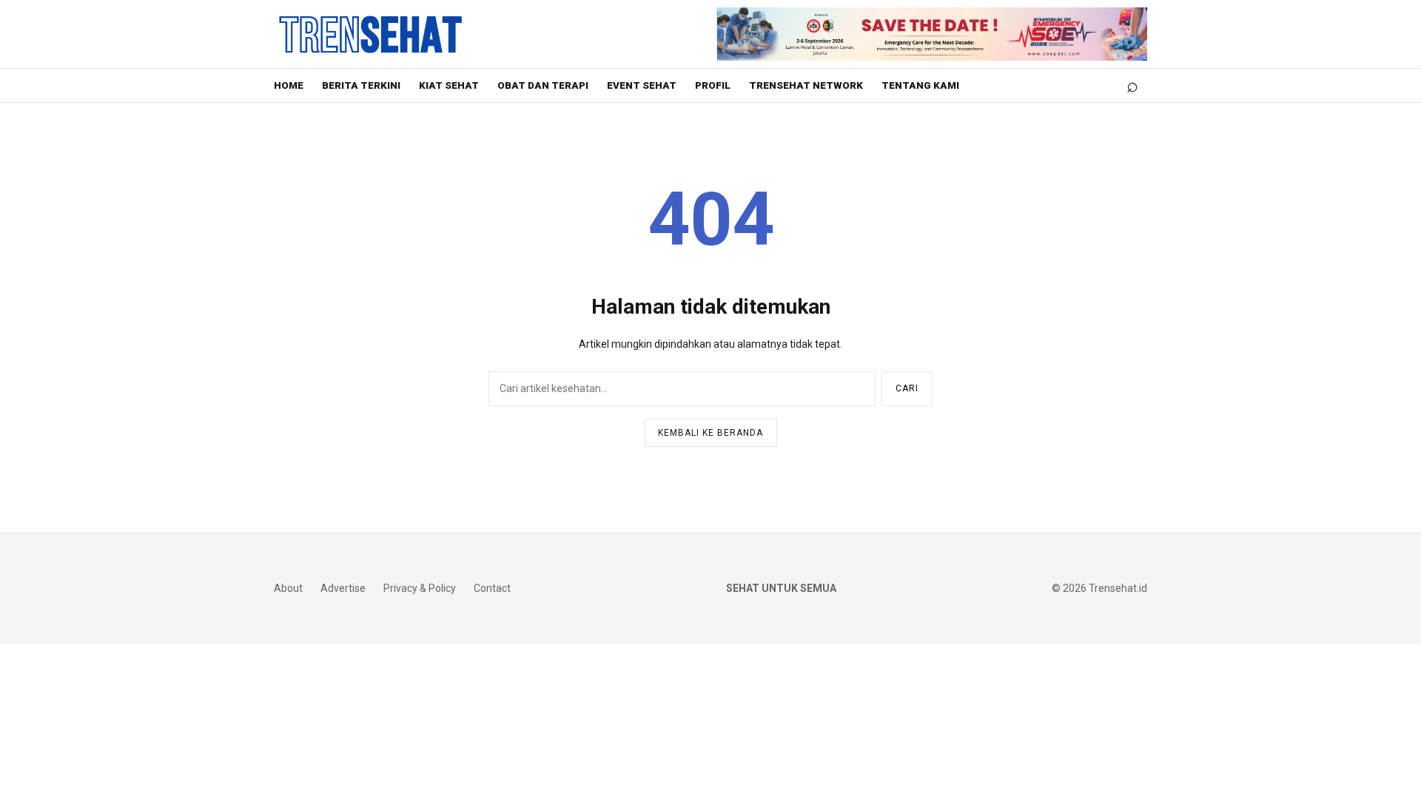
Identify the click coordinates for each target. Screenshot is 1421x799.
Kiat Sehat (449, 85)
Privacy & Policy (419, 588)
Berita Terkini (361, 85)
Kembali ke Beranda (710, 433)
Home (288, 85)
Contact (492, 588)
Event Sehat (641, 85)
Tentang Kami (920, 85)
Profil (712, 85)
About (288, 588)
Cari (907, 388)
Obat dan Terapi (542, 85)
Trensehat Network (806, 85)
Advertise (343, 588)
